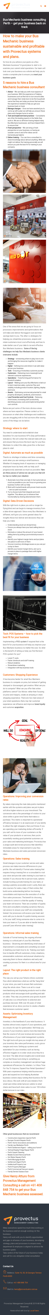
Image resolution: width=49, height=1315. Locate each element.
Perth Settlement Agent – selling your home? (25, 1148)
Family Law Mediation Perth (18, 1145)
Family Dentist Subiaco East (18, 1172)
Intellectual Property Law (17, 1164)
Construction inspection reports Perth (22, 1138)
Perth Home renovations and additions (22, 1143)
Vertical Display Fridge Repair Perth (21, 1150)
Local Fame (34, 1311)
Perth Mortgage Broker (16, 1160)
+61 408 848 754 (21, 1282)
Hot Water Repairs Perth (17, 1157)
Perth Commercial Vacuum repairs (21, 1169)
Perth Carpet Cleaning (16, 1152)
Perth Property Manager (17, 1167)
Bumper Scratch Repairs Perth (19, 1140)
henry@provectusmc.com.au (25, 1289)
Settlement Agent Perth (17, 1162)
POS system (21, 641)
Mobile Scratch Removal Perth (19, 1155)
